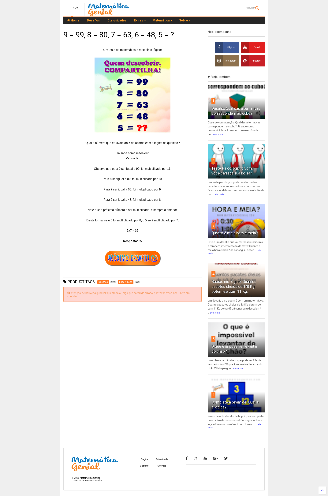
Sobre (183, 20)
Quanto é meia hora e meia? (234, 233)
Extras (138, 20)
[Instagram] (195, 458)
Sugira (144, 459)
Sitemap (161, 465)
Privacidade (161, 459)
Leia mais (218, 134)
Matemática (161, 20)
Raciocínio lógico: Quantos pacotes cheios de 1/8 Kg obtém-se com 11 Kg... (233, 286)
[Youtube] (205, 458)
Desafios (93, 20)
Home (74, 20)
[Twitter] (226, 458)
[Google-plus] (215, 458)
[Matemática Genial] (108, 14)
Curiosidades (116, 20)
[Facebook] (187, 458)
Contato (144, 465)
